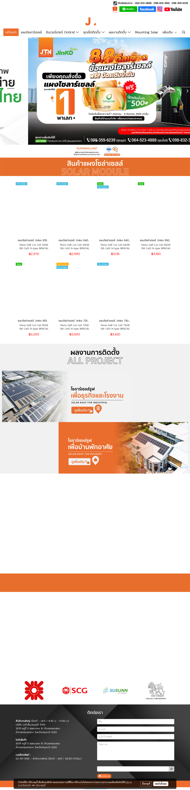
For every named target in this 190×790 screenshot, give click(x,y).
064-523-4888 (143, 3)
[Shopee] (114, 9)
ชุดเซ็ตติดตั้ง (92, 32)
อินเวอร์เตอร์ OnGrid (61, 32)
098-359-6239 (180, 3)
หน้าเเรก (11, 32)
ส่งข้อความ (105, 776)
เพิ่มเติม (168, 32)
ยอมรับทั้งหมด (161, 783)
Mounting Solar (146, 32)
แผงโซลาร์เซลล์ (31, 32)
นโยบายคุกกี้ (40, 785)
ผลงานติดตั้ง (118, 32)
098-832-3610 (162, 3)
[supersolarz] (147, 9)
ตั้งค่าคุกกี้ (146, 783)
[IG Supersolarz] (159, 9)
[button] (184, 32)
